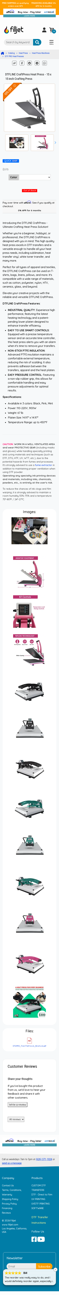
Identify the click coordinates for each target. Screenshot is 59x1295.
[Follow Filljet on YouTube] (41, 1238)
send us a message (12, 1163)
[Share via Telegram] (37, 62)
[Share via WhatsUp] (44, 62)
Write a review (17, 1104)
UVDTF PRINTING (40, 1203)
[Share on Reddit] (30, 62)
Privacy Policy (9, 1203)
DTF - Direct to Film (41, 1194)
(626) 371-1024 (44, 1159)
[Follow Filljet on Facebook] (34, 1238)
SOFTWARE (37, 1208)
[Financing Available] (29, 12)
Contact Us (8, 1185)
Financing (7, 1208)
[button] (55, 142)
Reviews (6, 1212)
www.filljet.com (10, 1224)
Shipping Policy (10, 1199)
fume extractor (43, 465)
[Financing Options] (29, 1143)
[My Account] (44, 30)
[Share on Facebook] (22, 62)
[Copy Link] (15, 62)
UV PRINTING (38, 1199)
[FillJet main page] (14, 29)
